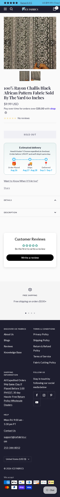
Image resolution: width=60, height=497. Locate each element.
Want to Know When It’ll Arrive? (21, 181)
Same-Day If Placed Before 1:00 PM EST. (14, 388)
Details (8, 200)
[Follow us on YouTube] (36, 402)
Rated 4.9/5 (26, 2)
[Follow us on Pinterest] (51, 395)
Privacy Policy (41, 334)
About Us (9, 334)
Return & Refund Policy (42, 348)
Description (10, 212)
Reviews (8, 346)
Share (7, 188)
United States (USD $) (16, 459)
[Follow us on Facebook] (36, 395)
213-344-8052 (12, 447)
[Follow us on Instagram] (44, 395)
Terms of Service (42, 356)
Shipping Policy (41, 340)
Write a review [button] (30, 257)
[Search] (11, 9)
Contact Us (10, 430)
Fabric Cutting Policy (44, 362)
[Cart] (54, 9)
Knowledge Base (13, 352)
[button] (24, 76)
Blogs (7, 340)
